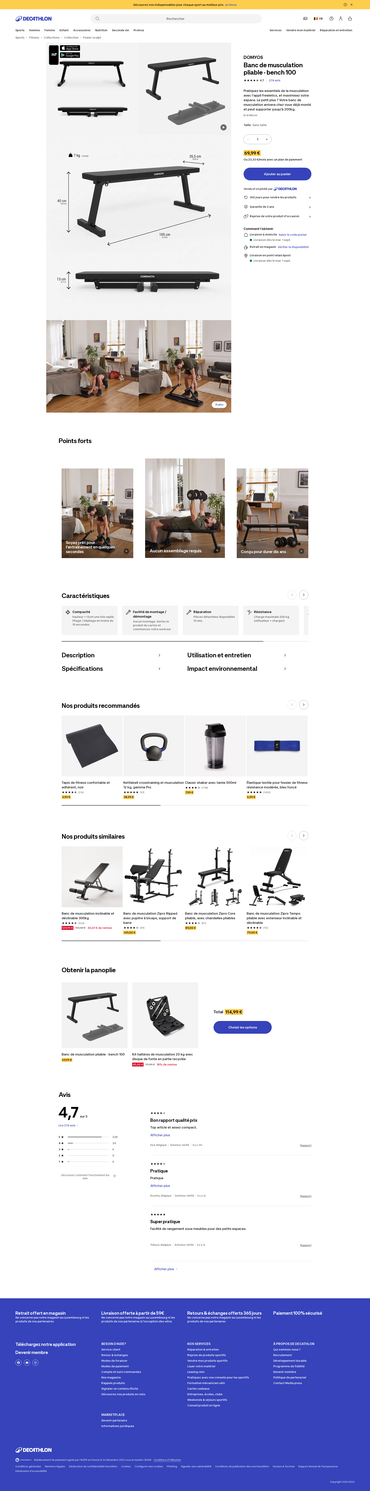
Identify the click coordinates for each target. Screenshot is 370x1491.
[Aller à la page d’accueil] (33, 18)
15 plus (219, 404)
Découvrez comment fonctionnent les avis (85, 1177)
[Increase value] (266, 139)
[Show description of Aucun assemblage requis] (217, 550)
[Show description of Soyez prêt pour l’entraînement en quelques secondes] (126, 551)
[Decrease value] (248, 139)
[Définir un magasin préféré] (305, 18)
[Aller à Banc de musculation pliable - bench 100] (95, 1015)
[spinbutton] (257, 139)
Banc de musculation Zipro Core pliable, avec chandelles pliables (210, 916)
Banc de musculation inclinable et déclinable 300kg (88, 916)
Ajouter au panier (277, 174)
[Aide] (331, 18)
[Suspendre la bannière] (345, 5)
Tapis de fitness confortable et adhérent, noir (86, 785)
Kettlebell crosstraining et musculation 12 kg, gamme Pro (153, 785)
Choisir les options (242, 1027)
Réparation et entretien (336, 30)
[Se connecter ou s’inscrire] (340, 18)
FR (321, 18)
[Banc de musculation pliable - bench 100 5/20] (185, 366)
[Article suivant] (303, 595)
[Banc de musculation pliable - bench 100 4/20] (92, 366)
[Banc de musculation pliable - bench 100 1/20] (185, 89)
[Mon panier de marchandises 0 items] (350, 18)
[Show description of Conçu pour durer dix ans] (301, 551)
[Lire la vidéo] (223, 127)
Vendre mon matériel (300, 30)
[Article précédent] (292, 595)
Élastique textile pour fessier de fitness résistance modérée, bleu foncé (277, 785)
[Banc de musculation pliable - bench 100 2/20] (92, 89)
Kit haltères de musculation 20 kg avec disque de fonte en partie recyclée (162, 1056)
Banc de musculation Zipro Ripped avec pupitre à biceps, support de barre (150, 918)
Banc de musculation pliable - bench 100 (93, 1054)
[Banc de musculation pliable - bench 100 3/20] (138, 227)
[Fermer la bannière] (351, 5)
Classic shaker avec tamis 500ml (210, 783)
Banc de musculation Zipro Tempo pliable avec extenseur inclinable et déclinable (274, 918)
